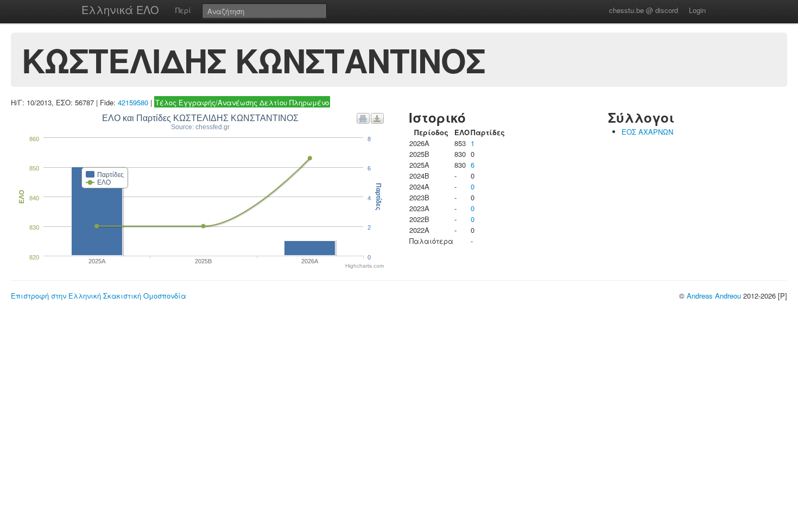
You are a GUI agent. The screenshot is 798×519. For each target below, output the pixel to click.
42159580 (133, 102)
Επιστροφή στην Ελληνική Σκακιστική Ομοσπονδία (98, 295)
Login (697, 10)
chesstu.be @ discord (643, 10)
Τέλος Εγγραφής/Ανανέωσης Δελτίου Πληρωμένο (242, 102)
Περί (183, 10)
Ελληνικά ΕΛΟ (120, 9)
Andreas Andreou (714, 295)
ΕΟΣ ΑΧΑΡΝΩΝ (647, 131)
